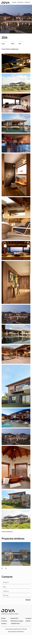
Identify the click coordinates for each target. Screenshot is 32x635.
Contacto (27, 2)
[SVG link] (5, 3)
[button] (2, 568)
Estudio (14, 2)
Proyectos (20, 2)
